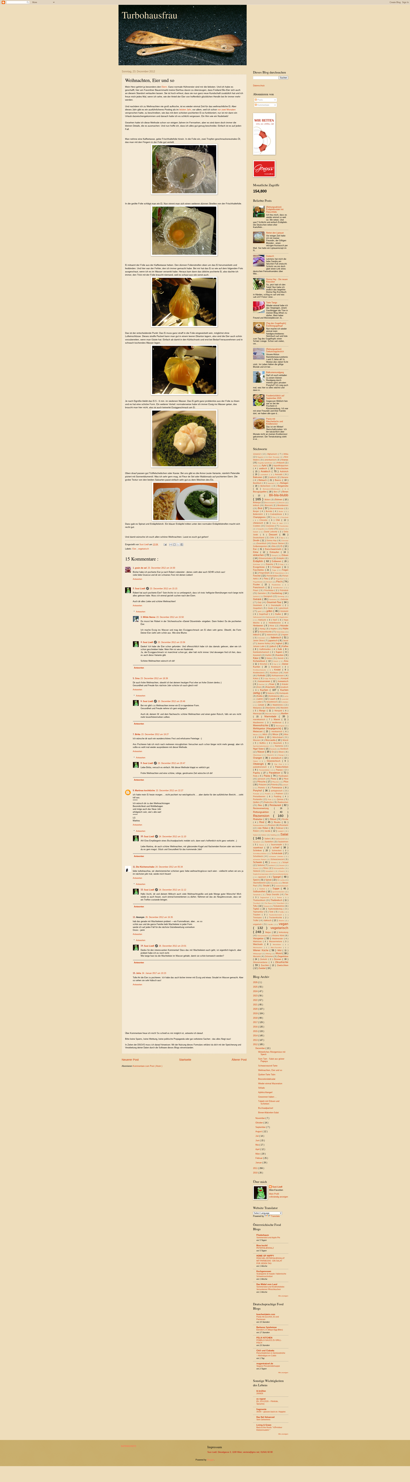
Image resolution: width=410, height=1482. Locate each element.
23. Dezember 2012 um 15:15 (163, 588)
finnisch (269, 582)
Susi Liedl (140, 588)
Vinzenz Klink (278, 936)
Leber (259, 702)
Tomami (266, 906)
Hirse (272, 626)
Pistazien (263, 785)
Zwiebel (262, 968)
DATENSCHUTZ (128, 1446)
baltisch (273, 477)
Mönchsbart (278, 737)
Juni (257, 1140)
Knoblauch (276, 667)
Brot (260, 508)
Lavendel (284, 699)
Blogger (210, 1460)
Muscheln (278, 743)
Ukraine (282, 920)
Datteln (256, 532)
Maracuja (257, 714)
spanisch (262, 877)
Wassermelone (276, 941)
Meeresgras (280, 726)
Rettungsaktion (263, 812)
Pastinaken (283, 776)
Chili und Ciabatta (265, 1350)
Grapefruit (258, 608)
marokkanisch (260, 719)
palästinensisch (260, 767)
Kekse (269, 658)
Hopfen (274, 629)
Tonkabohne (279, 906)
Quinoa (280, 799)
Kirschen (264, 664)
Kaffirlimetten (265, 649)
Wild (280, 950)
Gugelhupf (264, 614)
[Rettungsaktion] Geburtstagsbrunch (275, 350)
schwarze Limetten (276, 856)
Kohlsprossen (278, 676)
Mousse (257, 740)
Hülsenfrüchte (265, 632)
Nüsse (261, 751)
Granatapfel (277, 605)
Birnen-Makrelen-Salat (268, 1112)
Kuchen (265, 690)
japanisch (273, 640)
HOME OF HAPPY (265, 1256)
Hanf (275, 620)
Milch (265, 734)
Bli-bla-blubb (278, 495)
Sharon (256, 868)
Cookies (257, 526)
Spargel (277, 876)
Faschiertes (259, 570)
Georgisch (268, 596)
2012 (255, 1044)
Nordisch (284, 749)
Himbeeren (258, 625)
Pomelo (262, 788)
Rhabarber (258, 819)
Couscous (270, 526)
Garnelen (262, 593)
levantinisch (272, 702)
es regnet (261, 1399)
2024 (255, 991)
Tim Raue (269, 903)
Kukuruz (271, 693)
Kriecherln (271, 687)
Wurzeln (257, 956)
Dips (282, 538)
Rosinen (272, 825)
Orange (281, 755)
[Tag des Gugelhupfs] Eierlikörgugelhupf (276, 324)
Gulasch (270, 256)
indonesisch (272, 635)
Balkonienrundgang (275, 372)
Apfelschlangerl (265, 1092)
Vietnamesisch (263, 936)
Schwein (258, 862)
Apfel (255, 466)
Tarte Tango (271, 302)
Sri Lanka (281, 880)
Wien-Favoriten (277, 947)
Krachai (261, 684)
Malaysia (257, 708)
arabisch (263, 468)
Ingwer (285, 635)
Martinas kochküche (145, 790)
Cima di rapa (278, 523)
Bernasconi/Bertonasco (272, 489)
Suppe (277, 888)
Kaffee (285, 646)
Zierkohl (264, 959)
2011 (255, 1168)
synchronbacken (278, 892)
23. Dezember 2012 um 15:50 (170, 617)
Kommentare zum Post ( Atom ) (147, 1066)
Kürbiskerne (274, 696)
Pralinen (280, 794)
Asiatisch (266, 471)
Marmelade (271, 716)
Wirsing (269, 953)
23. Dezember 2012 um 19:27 (155, 734)
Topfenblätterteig (276, 909)
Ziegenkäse (283, 956)
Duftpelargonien (260, 546)
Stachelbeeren (259, 883)
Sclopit (285, 862)
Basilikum (257, 483)
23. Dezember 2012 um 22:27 (169, 790)
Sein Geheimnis (263, 1419)
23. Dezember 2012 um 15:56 (171, 642)
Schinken (258, 850)
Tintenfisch (280, 903)
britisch (256, 505)
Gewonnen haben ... (267, 1097)
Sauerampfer (277, 845)
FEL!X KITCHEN (264, 1338)
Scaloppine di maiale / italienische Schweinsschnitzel (271, 1275)
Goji (260, 602)
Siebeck (257, 871)
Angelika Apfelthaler (265, 463)
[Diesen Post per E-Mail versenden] (170, 544)
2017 (255, 1022)
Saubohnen (283, 842)
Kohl (286, 673)
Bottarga (257, 502)
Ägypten (261, 457)
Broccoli (269, 505)
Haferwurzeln (271, 617)
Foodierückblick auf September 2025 (275, 396)
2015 (255, 1031)
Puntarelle (258, 799)
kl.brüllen (261, 1391)
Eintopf (275, 555)
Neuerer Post (130, 1059)
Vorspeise (259, 938)
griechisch (283, 608)
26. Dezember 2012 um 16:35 (159, 917)
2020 (255, 1009)
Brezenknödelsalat (266, 1079)
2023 (255, 995)
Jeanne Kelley (264, 643)
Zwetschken (282, 965)
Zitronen (278, 959)
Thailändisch (277, 900)
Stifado (261, 1088)
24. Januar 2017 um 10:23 (154, 973)
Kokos (256, 678)
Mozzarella (270, 740)
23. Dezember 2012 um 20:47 (171, 763)
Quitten (256, 802)
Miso (286, 734)
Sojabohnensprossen (261, 874)
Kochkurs (274, 673)
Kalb (280, 649)
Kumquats (283, 693)
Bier (276, 492)
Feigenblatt (264, 573)
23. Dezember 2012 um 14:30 (161, 568)
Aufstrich (284, 471)
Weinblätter (278, 944)
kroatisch (284, 687)
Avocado (279, 474)
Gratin (271, 608)
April (257, 1149)
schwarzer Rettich (260, 859)
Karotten (280, 655)
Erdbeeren (277, 561)
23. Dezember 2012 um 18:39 (154, 678)
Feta (266, 578)
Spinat (268, 880)
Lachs (286, 696)
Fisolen (257, 584)
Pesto (274, 779)
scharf (277, 847)
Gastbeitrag (277, 593)
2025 (255, 987)
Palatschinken (281, 767)
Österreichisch (274, 761)
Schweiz (274, 862)
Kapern (279, 652)
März (258, 1154)
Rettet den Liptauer (275, 233)
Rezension (263, 816)
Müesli (285, 740)
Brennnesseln (270, 502)
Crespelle (261, 529)
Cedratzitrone (276, 514)
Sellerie (261, 865)
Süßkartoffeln (259, 891)
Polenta (274, 785)
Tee (286, 894)
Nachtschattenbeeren (261, 746)
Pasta (267, 775)
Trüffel (256, 920)
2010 (255, 1172)
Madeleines (278, 705)
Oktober (259, 1122)
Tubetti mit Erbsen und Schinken (268, 1102)
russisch (281, 831)
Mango (263, 710)
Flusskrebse (277, 585)
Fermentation (273, 576)
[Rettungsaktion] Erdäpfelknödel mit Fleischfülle (274, 209)
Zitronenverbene (261, 962)
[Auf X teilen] (178, 544)
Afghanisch (272, 454)
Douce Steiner (278, 543)
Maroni (278, 719)
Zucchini (265, 965)
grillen (269, 611)
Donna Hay (271, 540)
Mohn (262, 737)
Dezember (260, 1048)
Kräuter (285, 684)
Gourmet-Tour (274, 602)
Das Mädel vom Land (266, 1284)
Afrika (285, 454)
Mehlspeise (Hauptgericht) (267, 728)
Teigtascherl (265, 897)
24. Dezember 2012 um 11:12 (172, 890)
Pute (270, 799)
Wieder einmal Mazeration (270, 1083)
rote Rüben (264, 828)
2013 (255, 1040)
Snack (282, 871)
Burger (256, 511)
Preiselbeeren (260, 796)
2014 (255, 1035)
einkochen (259, 555)
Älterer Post (239, 1059)
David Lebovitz (271, 532)
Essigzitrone (259, 567)
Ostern (256, 761)
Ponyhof (258, 790)
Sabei (255, 835)
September (260, 1127)
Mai (257, 1145)
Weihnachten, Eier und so (270, 1070)
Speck (256, 880)
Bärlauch (263, 480)
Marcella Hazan (272, 714)
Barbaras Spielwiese (266, 1327)
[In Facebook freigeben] (181, 544)
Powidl (268, 794)
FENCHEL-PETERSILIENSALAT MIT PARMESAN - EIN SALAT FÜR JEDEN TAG (270, 1261)
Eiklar (256, 552)
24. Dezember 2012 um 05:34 (169, 867)
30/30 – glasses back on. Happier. (271, 1412)
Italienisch (276, 637)
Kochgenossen (263, 1271)
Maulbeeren (259, 723)
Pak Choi (278, 764)
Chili (278, 520)
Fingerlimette (258, 582)
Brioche (282, 502)
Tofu (255, 906)
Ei (282, 546)
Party (255, 776)
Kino (286, 661)
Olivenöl (270, 755)
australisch (264, 474)
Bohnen (279, 499)
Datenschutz (259, 85)
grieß (260, 611)
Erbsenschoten (266, 558)
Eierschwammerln (274, 549)
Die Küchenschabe (145, 867)
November (260, 1118)
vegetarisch (143, 549)
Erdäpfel (281, 558)
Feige (274, 570)
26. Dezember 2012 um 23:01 (172, 946)
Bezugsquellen (260, 491)
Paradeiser (275, 772)
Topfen (257, 909)
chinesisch (258, 523)
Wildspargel (257, 953)
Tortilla (282, 912)
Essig (281, 564)
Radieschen (283, 802)
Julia (138, 973)
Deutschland (259, 538)
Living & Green (263, 1425)
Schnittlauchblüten (260, 853)
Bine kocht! (262, 1245)
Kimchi (276, 661)
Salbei (267, 839)
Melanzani (258, 731)
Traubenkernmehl (276, 915)
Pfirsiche (261, 781)
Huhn (285, 628)
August (259, 1131)
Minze (276, 734)
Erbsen (285, 555)
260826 (259, 1393)
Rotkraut (280, 828)
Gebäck (256, 596)
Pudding (278, 796)
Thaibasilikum (259, 900)
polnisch (285, 785)
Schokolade (277, 853)
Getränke (273, 599)
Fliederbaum (262, 1235)
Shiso (266, 868)
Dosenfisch (262, 543)
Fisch (279, 581)
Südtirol (262, 889)
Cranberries (284, 526)
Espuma (270, 564)
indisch (256, 634)
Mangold (279, 711)
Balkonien (258, 477)
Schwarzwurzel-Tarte (267, 1066)
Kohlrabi (262, 675)
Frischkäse (269, 590)
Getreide (284, 599)
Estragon (277, 567)
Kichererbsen (259, 661)
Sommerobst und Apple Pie (268, 1237)
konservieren (264, 681)
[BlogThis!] (174, 544)
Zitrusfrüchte (281, 962)
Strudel (267, 885)
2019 (255, 1013)
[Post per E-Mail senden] (165, 544)
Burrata (269, 511)
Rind (262, 822)
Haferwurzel (257, 617)
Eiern (164, 87)
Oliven (281, 752)
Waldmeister (278, 939)
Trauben (257, 915)
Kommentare (263, 105)
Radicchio (269, 802)
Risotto (278, 822)
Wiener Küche (261, 950)
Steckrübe (275, 883)
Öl (273, 752)
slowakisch (270, 871)
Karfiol (269, 655)
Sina (137, 678)
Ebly (274, 546)
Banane (284, 477)
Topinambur (258, 912)
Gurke (278, 614)
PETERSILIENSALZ (265, 1248)
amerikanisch (270, 460)
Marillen (284, 713)
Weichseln (259, 944)
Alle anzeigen (283, 1296)
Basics (278, 480)
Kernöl (281, 658)
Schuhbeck (258, 856)
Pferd (286, 779)
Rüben (256, 831)
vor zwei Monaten (227, 109)
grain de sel (141, 568)
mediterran (277, 723)
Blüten (268, 500)
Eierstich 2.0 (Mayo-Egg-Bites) (269, 1330)
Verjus (268, 932)
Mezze (256, 734)
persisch (262, 779)
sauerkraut (258, 847)
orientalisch (277, 758)
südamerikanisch (282, 886)
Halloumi (262, 620)
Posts (260, 100)
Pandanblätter (265, 770)
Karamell (257, 655)
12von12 (257, 454)
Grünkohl (284, 611)
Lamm (260, 699)
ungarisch (258, 924)
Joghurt (279, 643)
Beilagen (284, 483)
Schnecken (277, 851)
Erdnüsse (257, 564)
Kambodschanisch (261, 652)
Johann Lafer (259, 646)
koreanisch (283, 681)
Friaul (256, 590)
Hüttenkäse (280, 632)
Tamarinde (257, 894)
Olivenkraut (257, 755)
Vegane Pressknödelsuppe (268, 1366)
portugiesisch (277, 791)
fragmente (261, 1409)
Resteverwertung (263, 808)
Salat (284, 834)
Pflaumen (276, 782)
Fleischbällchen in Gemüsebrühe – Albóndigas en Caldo (270, 1354)
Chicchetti (284, 517)
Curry (271, 529)
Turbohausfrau (149, 14)
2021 (255, 1004)
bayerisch (272, 483)
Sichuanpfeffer (279, 868)
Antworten (137, 579)
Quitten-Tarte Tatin (266, 1074)
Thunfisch (257, 903)
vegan (283, 924)
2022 (255, 1000)
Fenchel (257, 576)
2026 (255, 982)
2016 (255, 1027)
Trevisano (258, 918)
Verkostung (283, 932)
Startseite (185, 1059)
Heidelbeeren (276, 623)
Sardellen (269, 842)
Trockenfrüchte (276, 918)
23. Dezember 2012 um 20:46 (171, 701)
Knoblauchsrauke (260, 670)
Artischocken (282, 468)
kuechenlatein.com (265, 1314)
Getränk (257, 599)
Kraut (272, 684)
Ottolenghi (259, 763)
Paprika (257, 773)
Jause (285, 641)
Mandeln (284, 708)
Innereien (262, 638)
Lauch (273, 699)
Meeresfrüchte (261, 725)
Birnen (285, 491)
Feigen (285, 570)
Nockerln (273, 749)
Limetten (285, 702)
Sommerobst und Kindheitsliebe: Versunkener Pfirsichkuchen (270, 1288)
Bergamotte (283, 486)
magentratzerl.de (264, 1363)
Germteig (281, 596)
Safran (264, 835)
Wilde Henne (149, 617)
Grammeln (258, 605)
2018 (255, 1018)
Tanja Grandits (273, 894)
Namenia (279, 746)
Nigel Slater (258, 749)
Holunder (284, 625)
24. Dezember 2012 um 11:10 (172, 836)
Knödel (278, 670)
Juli (257, 1136)
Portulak (256, 794)
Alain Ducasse (274, 457)
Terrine (280, 897)
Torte (271, 912)
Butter (281, 511)
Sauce (262, 845)
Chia (274, 517)
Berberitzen (266, 486)
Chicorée (264, 520)
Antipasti (281, 463)
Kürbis (260, 696)
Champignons (260, 517)
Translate (275, 1216)
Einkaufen (275, 552)
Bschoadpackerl (265, 1108)
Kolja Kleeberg (270, 678)
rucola (268, 831)
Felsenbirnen (280, 573)
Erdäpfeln (258, 561)
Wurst (279, 953)
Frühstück (284, 590)
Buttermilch (258, 514)
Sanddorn (257, 842)
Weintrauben (258, 947)
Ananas (284, 460)
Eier (134, 549)
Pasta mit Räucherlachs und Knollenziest (274, 421)
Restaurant (276, 805)
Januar (258, 1162)
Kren (259, 687)
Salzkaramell (280, 839)
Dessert (274, 534)
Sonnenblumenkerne (280, 874)
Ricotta (285, 819)
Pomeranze (277, 787)
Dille (272, 538)
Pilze (286, 781)
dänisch (282, 529)
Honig (263, 629)
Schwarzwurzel (278, 859)
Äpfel (264, 465)
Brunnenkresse (277, 508)
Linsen (262, 705)
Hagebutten (283, 617)
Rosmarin (284, 825)
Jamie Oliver (259, 641)
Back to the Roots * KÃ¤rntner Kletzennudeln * (269, 1428)
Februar (259, 1158)
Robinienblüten (259, 825)
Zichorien (269, 956)
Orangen (258, 757)
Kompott (284, 678)
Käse (256, 658)
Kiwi (275, 664)
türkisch (268, 920)
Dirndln (256, 540)
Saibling (274, 835)
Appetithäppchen (280, 466)
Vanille (271, 924)
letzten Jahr (185, 109)
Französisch (259, 587)
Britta (137, 734)
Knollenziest (259, 673)
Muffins (263, 743)
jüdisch (273, 646)
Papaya (280, 770)
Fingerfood (280, 579)
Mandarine (271, 708)
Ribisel (273, 819)
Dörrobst (285, 540)
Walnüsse (258, 941)
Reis (260, 805)
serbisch (272, 865)
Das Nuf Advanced (265, 1417)
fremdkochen (278, 587)
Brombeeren (282, 505)
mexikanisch (277, 731)
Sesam (282, 865)
